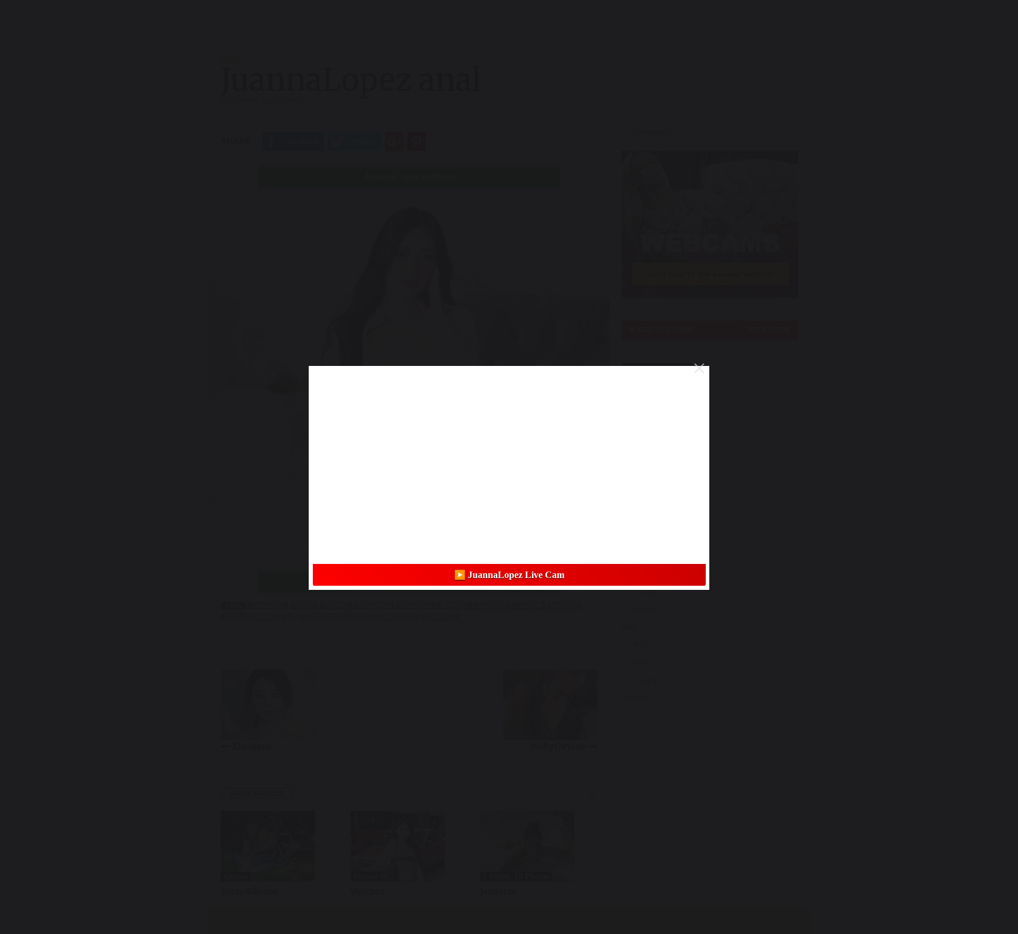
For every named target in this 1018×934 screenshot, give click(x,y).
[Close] (699, 368)
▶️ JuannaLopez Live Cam (509, 575)
